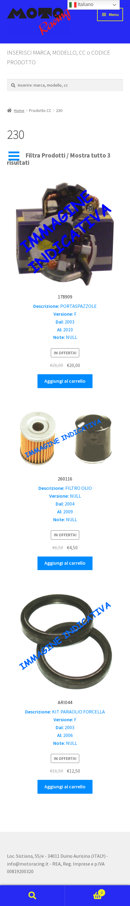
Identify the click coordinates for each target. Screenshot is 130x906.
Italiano (84, 4)
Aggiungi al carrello (65, 381)
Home (19, 110)
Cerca (32, 895)
